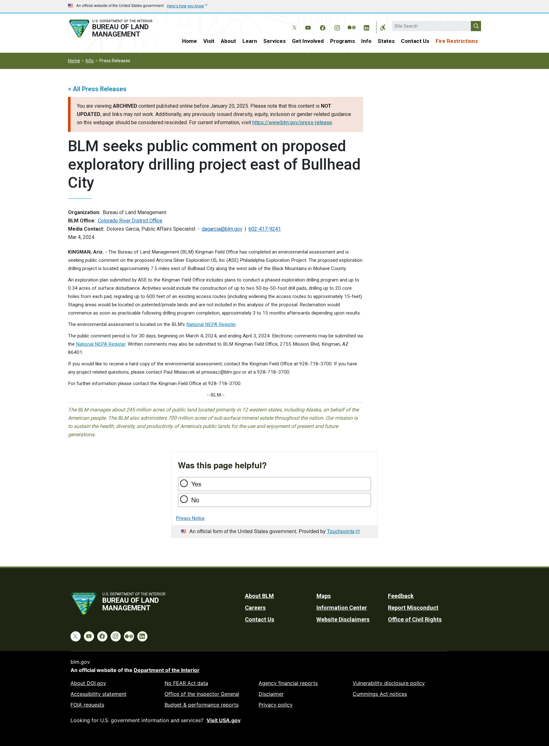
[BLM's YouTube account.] (308, 27)
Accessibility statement (98, 694)
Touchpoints (341, 531)
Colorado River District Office (130, 221)
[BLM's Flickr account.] (352, 23)
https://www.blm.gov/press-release (292, 122)
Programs (342, 41)
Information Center (341, 607)
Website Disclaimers (342, 619)
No (195, 499)
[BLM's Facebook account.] (322, 27)
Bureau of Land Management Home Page (118, 28)
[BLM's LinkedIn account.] (366, 27)
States (386, 41)
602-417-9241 (264, 229)
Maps (323, 596)
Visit (208, 41)
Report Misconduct (413, 607)
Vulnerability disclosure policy (389, 683)
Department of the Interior (167, 670)
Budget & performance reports (202, 705)
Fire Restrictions (457, 41)
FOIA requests (87, 705)
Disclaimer (271, 694)
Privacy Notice (190, 518)
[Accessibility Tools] (382, 27)
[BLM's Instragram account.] (337, 27)
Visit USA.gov (224, 720)
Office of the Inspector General (202, 694)
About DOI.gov (88, 683)
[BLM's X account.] (293, 23)
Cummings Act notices (380, 694)
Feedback (401, 596)
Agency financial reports (288, 683)
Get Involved (308, 41)
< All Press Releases (97, 89)
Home (189, 41)
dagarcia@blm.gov (222, 229)
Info (366, 41)
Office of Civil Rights (415, 619)
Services (274, 41)
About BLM (259, 596)
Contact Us (415, 41)
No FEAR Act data (186, 683)
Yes (196, 483)
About (228, 41)
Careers (255, 607)
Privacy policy (276, 705)
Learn (249, 41)
